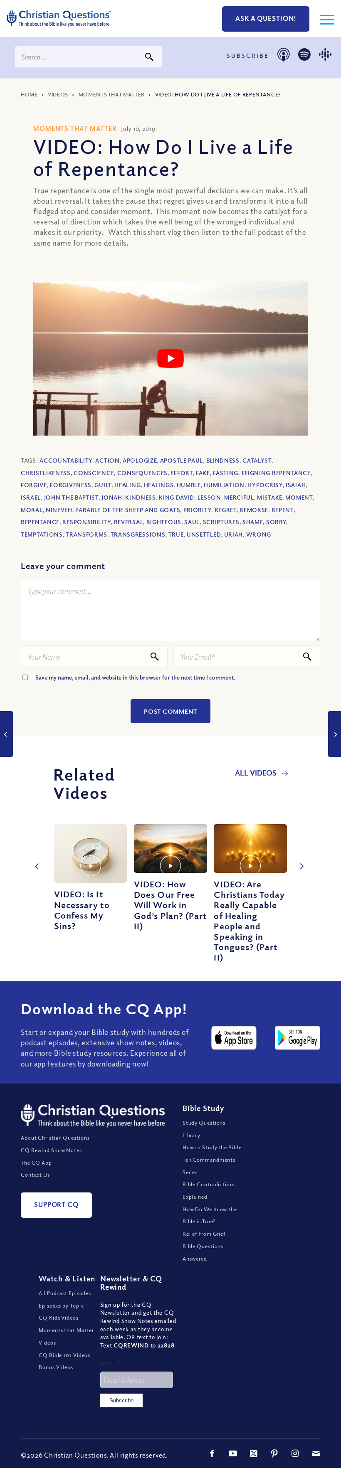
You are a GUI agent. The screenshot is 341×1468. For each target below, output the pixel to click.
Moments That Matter (112, 94)
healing (127, 484)
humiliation (224, 484)
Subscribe (121, 1400)
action (107, 460)
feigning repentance (276, 472)
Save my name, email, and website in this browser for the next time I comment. (135, 677)
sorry (276, 521)
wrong (259, 534)
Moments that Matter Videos (66, 1336)
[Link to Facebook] (212, 1453)
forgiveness (70, 484)
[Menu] (322, 18)
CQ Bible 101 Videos (64, 1355)
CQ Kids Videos (59, 1317)
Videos (58, 94)
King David (176, 497)
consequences (142, 472)
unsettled (204, 534)
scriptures (221, 521)
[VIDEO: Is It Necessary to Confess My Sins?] (90, 853)
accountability (66, 460)
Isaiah (296, 484)
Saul (192, 521)
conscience (94, 472)
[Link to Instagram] (295, 1453)
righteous (163, 521)
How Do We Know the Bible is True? (210, 1215)
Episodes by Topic (61, 1305)
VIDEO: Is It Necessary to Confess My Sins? (82, 910)
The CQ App (36, 1162)
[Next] (299, 857)
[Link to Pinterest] (274, 1453)
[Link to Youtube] (233, 1453)
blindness (223, 460)
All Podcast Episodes (65, 1293)
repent (283, 509)
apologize (140, 460)
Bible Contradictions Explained (209, 1190)
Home (29, 94)
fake (203, 472)
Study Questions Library (204, 1128)
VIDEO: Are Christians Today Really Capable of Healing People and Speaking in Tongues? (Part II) (249, 921)
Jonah (111, 497)
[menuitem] (322, 18)
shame (252, 521)
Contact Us (35, 1174)
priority (197, 509)
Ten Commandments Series (209, 1165)
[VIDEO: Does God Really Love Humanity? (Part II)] (6, 734)
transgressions (138, 534)
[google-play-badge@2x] (297, 1038)
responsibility (86, 521)
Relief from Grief (204, 1233)
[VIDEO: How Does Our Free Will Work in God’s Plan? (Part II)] (170, 848)
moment (298, 497)
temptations (42, 534)
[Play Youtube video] (170, 358)
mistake (269, 497)
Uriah (233, 534)
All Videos (256, 772)
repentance (40, 521)
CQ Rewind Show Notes (51, 1150)
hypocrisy (264, 484)
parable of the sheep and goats (127, 509)
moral (32, 509)
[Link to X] (253, 1453)
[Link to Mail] (316, 1453)
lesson (209, 497)
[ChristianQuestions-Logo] (59, 29)
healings (159, 484)
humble (189, 484)
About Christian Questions (55, 1137)
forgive (34, 484)
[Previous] (35, 857)
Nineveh (59, 509)
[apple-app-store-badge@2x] (234, 1038)
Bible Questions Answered (203, 1252)
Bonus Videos (56, 1367)
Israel (31, 497)
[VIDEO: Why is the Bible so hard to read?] (334, 734)
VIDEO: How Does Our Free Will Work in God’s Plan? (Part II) (170, 905)
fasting (225, 472)
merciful (239, 497)
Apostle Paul (181, 460)
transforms (86, 534)
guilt (102, 484)
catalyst (257, 460)
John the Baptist (71, 497)
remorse (254, 509)
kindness (140, 497)
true (176, 534)
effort (181, 472)
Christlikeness (46, 472)
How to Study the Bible (212, 1147)
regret (226, 509)
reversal (128, 521)
